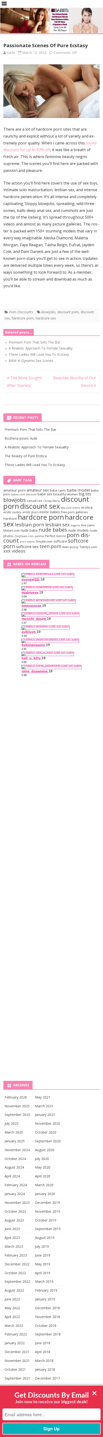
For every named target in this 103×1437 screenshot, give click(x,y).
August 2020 (44, 1150)
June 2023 (12, 1229)
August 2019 (44, 1237)
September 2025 (17, 1114)
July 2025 (11, 1123)
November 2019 (47, 1211)
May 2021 (42, 1097)
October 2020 (45, 1132)
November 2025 (17, 1106)
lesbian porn (29, 524)
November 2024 (17, 1150)
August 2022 (14, 1290)
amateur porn (14, 490)
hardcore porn (23, 318)
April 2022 (12, 1316)
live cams (88, 525)
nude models (78, 530)
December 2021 (17, 1352)
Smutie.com (44, 541)
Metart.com (11, 530)
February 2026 (16, 1097)
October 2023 (15, 1211)
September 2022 (17, 1281)
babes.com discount (24, 494)
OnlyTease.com (24, 536)
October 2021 (15, 1369)
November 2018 (47, 1316)
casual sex (34, 500)
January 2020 (45, 1193)
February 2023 (16, 1255)
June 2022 (12, 1299)
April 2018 (42, 1352)
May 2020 (42, 1167)
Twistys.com (88, 547)
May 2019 (42, 1264)
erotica (86, 507)
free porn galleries (74, 512)
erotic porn (30, 512)
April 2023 (12, 1237)
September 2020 (48, 1141)
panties (39, 536)
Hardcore (10, 518)
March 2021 (44, 1106)
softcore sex (27, 546)
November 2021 (17, 1360)
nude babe (29, 530)
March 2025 (14, 1132)
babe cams (58, 490)
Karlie (11, 52)
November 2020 (47, 1123)
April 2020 (42, 1176)
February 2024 (16, 1185)
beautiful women (65, 494)
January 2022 (15, 1343)
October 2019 (45, 1220)
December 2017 (47, 1378)
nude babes (53, 529)
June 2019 (42, 1255)
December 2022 (17, 1264)
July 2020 (42, 1158)
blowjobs (48, 312)
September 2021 (17, 1378)
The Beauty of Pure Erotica (26, 456)
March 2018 (44, 1360)
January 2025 (15, 1141)
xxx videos (14, 551)
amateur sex (38, 490)
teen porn (50, 546)
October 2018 (45, 1325)
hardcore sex (46, 318)
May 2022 (12, 1308)
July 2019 (42, 1246)
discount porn (68, 312)
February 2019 (46, 1290)
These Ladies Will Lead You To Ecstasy (35, 464)
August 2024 (14, 1167)
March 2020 (44, 1185)
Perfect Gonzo (55, 536)
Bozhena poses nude (21, 438)
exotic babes (49, 511)
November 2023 (17, 1202)
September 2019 (48, 1229)
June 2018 (42, 1343)
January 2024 (15, 1193)
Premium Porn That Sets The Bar (30, 429)
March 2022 (14, 1325)
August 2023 (14, 1220)
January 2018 (45, 1369)
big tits (85, 494)
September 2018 (48, 1334)
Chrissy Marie (51, 501)
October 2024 (15, 1158)
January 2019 (45, 1299)
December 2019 (47, 1202)
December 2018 (47, 1308)
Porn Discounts (21, 312)
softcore (60, 541)
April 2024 (12, 1176)
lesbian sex (57, 524)
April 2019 (42, 1273)
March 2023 (14, 1246)
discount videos (70, 507)
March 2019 (44, 1281)
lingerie (75, 525)
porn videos (27, 541)
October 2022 (15, 1273)
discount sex (40, 506)
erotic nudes (12, 512)
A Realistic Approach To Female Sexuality (37, 447)
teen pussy (70, 547)
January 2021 (45, 1114)
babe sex (45, 494)
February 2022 (16, 1334)
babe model (78, 490)
